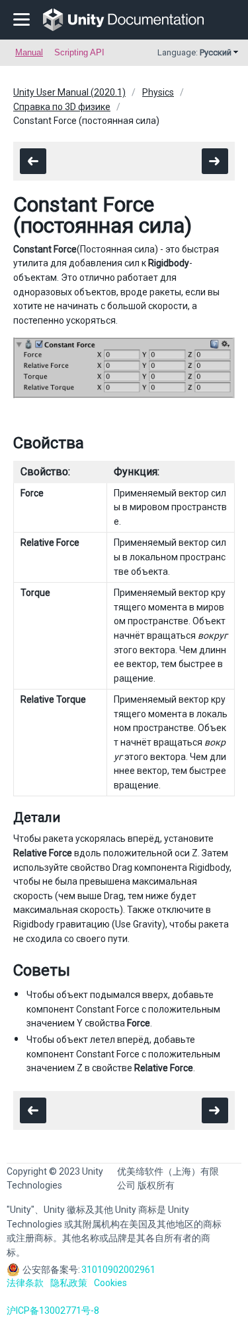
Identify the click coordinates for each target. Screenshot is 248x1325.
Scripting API (79, 52)
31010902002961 (118, 1269)
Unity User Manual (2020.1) (69, 92)
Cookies (110, 1283)
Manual (29, 52)
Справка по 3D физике (61, 107)
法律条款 (25, 1283)
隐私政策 (68, 1283)
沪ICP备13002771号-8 (53, 1310)
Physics (158, 92)
